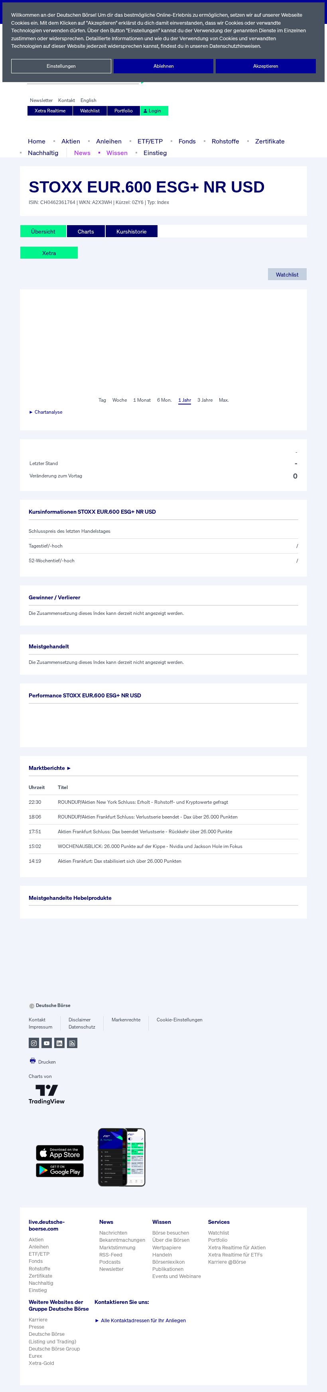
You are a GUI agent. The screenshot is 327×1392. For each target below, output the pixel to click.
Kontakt (66, 100)
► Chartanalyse (45, 412)
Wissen (117, 152)
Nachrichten (113, 1232)
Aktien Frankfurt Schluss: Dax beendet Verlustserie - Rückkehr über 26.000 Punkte (145, 831)
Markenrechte (126, 1020)
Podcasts (109, 1261)
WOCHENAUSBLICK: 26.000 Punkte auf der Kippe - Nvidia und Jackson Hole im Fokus (150, 846)
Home (36, 141)
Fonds (187, 141)
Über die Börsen (170, 1240)
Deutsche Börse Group (54, 1348)
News (82, 152)
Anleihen (109, 141)
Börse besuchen (170, 1232)
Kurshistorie (131, 231)
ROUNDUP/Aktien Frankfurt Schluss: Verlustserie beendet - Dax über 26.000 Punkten (148, 817)
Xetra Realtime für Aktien (237, 1247)
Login (155, 111)
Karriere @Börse (227, 1261)
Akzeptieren (265, 66)
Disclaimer (80, 1020)
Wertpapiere (166, 1247)
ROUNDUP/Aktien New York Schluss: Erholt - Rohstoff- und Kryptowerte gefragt (143, 802)
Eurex (35, 1356)
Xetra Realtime (50, 111)
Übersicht (43, 231)
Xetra (49, 253)
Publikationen (167, 1269)
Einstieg (155, 152)
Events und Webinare (176, 1276)
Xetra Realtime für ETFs (235, 1254)
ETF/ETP (150, 141)
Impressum (40, 1027)
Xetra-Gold (41, 1363)
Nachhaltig (43, 152)
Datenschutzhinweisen (234, 46)
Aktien (70, 141)
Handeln (162, 1254)
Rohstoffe (225, 141)
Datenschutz (82, 1027)
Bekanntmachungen (122, 1240)
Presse (36, 1326)
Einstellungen (61, 66)
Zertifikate (270, 141)
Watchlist (90, 111)
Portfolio (123, 111)
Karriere (38, 1319)
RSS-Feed (110, 1254)
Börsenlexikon (168, 1261)
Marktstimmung (117, 1247)
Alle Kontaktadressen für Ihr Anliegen (140, 1320)
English (89, 100)
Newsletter (41, 100)
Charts (86, 231)
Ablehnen (164, 66)
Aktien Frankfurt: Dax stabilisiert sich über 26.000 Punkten (119, 861)
